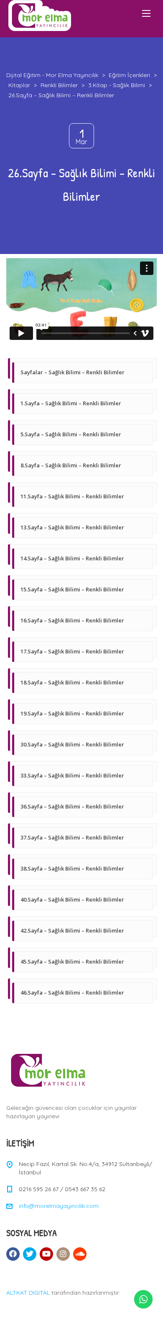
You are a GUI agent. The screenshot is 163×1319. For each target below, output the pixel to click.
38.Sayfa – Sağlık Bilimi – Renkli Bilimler (72, 868)
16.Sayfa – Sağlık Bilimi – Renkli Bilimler (72, 620)
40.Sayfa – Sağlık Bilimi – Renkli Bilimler (72, 899)
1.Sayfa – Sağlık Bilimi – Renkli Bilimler (70, 403)
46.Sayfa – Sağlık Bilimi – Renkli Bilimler (72, 992)
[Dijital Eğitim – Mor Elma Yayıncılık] (39, 15)
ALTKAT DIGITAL (28, 1292)
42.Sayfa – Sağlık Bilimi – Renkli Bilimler (72, 930)
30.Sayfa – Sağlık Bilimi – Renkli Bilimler (72, 744)
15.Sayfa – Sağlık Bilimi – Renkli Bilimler (72, 589)
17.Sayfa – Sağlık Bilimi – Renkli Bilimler (72, 651)
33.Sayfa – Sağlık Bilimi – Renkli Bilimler (72, 775)
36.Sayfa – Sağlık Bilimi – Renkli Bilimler (72, 806)
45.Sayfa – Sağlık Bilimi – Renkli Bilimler (72, 961)
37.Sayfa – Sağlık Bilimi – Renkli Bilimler (72, 837)
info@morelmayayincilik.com (59, 1206)
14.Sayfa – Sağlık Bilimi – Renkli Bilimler (72, 558)
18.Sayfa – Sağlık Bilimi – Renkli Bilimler (72, 682)
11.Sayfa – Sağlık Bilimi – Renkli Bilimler (72, 496)
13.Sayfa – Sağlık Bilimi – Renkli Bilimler (72, 527)
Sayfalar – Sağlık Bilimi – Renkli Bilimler (72, 372)
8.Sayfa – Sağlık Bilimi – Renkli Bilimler (70, 465)
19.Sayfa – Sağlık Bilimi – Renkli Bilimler (72, 713)
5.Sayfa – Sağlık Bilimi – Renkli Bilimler (70, 434)
